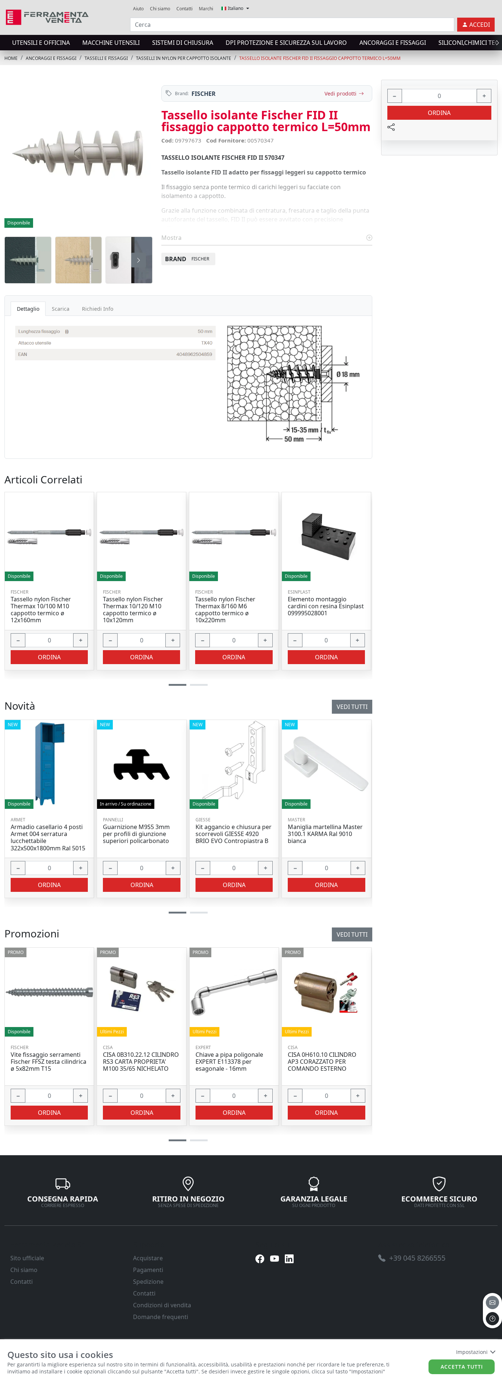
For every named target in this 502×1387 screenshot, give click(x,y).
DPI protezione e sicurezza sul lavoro (286, 43)
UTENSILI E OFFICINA (41, 43)
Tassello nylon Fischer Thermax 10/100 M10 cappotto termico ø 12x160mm (41, 610)
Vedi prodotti (340, 93)
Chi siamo (160, 9)
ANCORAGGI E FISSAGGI (392, 43)
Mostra (172, 238)
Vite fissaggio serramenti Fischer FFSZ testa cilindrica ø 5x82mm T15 (48, 1062)
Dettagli (47, 991)
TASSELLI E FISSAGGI (106, 58)
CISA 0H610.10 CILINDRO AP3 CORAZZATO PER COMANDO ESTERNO (322, 1062)
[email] (492, 1302)
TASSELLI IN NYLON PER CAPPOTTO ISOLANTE (183, 58)
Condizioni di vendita (162, 1305)
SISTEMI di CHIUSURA (182, 43)
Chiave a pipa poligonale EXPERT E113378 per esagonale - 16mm (229, 1062)
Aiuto (138, 9)
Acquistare (148, 1258)
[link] (47, 16)
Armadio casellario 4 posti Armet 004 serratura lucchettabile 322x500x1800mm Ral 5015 (48, 838)
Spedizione (148, 1282)
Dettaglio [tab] (28, 308)
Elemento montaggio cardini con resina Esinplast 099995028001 (326, 606)
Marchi (206, 9)
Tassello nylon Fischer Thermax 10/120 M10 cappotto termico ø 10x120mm (133, 610)
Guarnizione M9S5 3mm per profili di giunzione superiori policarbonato (136, 834)
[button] (177, 1140)
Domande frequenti (160, 1317)
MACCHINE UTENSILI (111, 43)
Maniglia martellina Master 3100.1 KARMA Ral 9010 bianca (325, 834)
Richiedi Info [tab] (97, 308)
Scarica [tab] (60, 308)
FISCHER (203, 94)
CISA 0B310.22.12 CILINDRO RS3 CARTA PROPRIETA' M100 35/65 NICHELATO (141, 1062)
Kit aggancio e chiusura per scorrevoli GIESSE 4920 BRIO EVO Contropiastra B (234, 834)
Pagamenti (148, 1270)
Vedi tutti (352, 934)
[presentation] (6, 42)
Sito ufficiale (27, 1258)
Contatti (184, 9)
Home (11, 58)
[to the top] (492, 1318)
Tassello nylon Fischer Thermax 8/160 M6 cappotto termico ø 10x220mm (225, 610)
